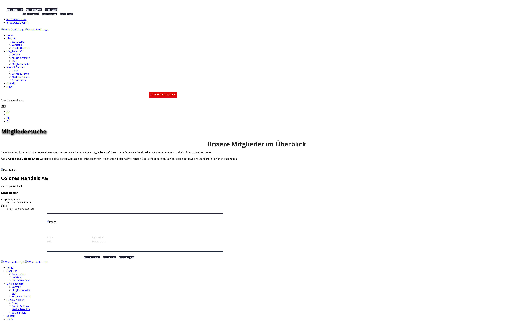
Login (9, 86)
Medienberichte (20, 77)
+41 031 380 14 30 (16, 19)
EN (8, 121)
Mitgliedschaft (14, 51)
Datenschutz (98, 241)
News (15, 70)
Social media (19, 80)
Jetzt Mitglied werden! (163, 94)
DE (3, 106)
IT (7, 114)
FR (7, 111)
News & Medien (15, 67)
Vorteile (16, 54)
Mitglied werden (21, 57)
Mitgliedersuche (21, 64)
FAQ (14, 60)
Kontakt (10, 83)
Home (9, 35)
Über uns (11, 38)
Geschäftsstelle (20, 48)
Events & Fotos (20, 73)
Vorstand (17, 44)
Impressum (98, 237)
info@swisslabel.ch (17, 22)
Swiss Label (18, 41)
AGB (49, 241)
